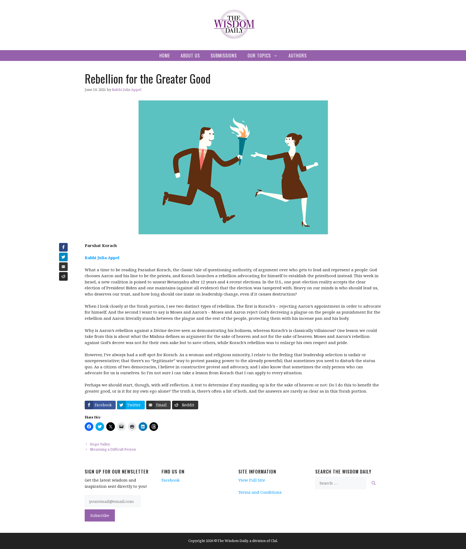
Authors (298, 55)
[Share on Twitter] (63, 257)
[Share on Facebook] (63, 247)
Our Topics (259, 55)
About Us (190, 55)
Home (164, 55)
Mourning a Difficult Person (113, 449)
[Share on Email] (63, 266)
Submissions (224, 55)
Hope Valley (100, 444)
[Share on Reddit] (63, 276)
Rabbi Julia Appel (102, 257)
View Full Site (251, 480)
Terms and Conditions (260, 492)
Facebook (171, 480)
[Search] (373, 483)
